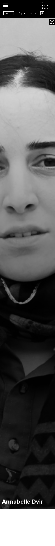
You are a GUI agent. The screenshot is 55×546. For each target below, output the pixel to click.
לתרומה (8, 13)
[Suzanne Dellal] (45, 5)
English (22, 13)
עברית (33, 13)
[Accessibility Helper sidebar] (52, 22)
